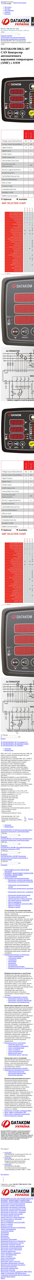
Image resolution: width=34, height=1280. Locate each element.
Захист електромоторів (15, 1051)
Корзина (3, 2)
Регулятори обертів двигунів (17, 897)
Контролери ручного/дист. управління (20, 892)
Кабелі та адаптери (14, 905)
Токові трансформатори (16, 956)
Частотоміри (12, 961)
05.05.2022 (8, 1152)
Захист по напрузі (14, 1049)
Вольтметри (12, 963)
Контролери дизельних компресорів (20, 1000)
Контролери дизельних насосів (18, 999)
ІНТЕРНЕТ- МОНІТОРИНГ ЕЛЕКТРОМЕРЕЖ (14, 875)
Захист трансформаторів (16, 1048)
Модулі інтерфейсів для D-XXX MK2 (20, 904)
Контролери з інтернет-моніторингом (20, 880)
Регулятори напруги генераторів (19, 900)
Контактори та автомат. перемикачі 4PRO (18, 1110)
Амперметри (12, 959)
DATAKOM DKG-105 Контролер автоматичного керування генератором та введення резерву (16, 830)
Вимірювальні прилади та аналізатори (17, 954)
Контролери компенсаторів (17, 1073)
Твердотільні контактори (16, 1071)
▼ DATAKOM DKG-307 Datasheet (12, 745)
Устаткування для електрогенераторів (17, 878)
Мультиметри (12, 965)
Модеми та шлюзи (14, 907)
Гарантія (7, 12)
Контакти (8, 14)
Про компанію (9, 10)
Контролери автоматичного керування (20, 888)
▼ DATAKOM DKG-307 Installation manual (14, 744)
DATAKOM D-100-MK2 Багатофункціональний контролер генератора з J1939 (16, 848)
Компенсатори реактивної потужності (17, 1070)
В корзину (4, 837)
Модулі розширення (15, 902)
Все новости (5, 1174)
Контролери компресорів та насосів (16, 997)
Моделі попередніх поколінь (14, 1116)
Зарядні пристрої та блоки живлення (20, 898)
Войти (16, 2)
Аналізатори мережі (15, 958)
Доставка (7, 9)
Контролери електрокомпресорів (19, 1002)
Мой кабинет (11, 1276)
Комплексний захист (15, 1053)
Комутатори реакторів (15, 1075)
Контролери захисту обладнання (15, 1043)
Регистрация (22, 2)
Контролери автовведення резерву (19, 895)
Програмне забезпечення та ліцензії (16, 1068)
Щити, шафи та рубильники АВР (15, 1112)
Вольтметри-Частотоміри (16, 966)
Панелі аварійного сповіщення (18, 1046)
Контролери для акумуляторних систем (13, 1209)
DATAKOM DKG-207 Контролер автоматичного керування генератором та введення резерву (16, 839)
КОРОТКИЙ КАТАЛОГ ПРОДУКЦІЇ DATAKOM (17, 1198)
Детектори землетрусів (15, 1044)
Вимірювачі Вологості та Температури (20, 968)
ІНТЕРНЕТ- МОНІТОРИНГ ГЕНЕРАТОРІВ (19, 873)
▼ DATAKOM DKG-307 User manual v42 (14, 742)
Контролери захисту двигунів (18, 1054)
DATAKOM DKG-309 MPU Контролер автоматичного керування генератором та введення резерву (14, 857)
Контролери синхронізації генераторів (20, 881)
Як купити (8, 7)
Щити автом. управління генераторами (17, 1114)
